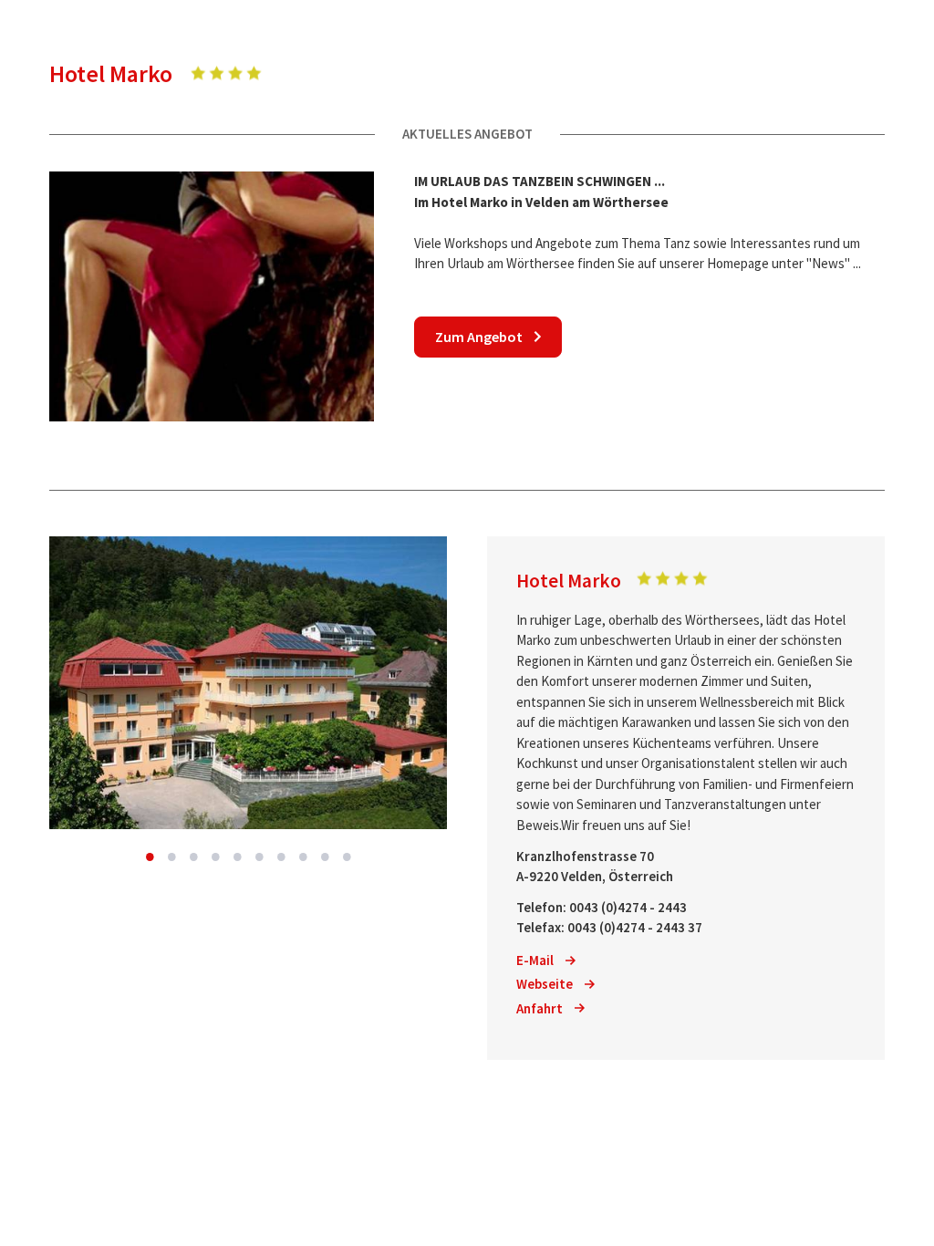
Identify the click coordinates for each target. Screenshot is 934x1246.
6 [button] (259, 856)
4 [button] (215, 856)
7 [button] (281, 856)
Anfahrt (539, 1008)
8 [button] (303, 856)
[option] (248, 682)
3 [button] (193, 856)
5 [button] (237, 856)
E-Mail (535, 960)
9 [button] (325, 856)
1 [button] (150, 856)
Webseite (544, 983)
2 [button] (171, 856)
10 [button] (347, 856)
